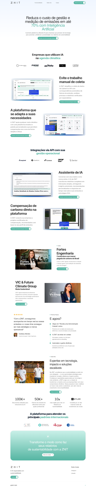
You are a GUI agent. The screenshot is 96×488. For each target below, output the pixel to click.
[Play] (33, 259)
